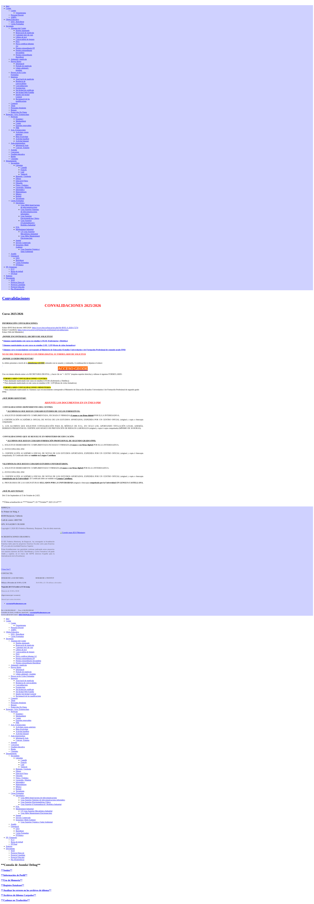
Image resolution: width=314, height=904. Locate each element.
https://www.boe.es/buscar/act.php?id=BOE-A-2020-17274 (55, 328)
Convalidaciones (16, 298)
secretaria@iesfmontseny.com (16, 603)
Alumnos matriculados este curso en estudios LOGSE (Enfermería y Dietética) (35, 341)
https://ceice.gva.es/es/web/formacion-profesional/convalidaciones (43, 330)
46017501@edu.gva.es (26, 615)
